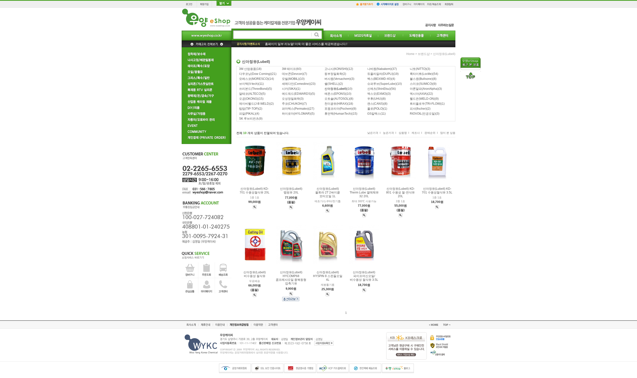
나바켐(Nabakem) (379, 69)
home (410, 54)
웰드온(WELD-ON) (422, 98)
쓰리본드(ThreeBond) (253, 89)
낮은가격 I (373, 132)
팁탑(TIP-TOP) (249, 108)
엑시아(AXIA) (418, 93)
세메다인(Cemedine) (296, 84)
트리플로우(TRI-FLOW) (425, 103)
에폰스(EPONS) (335, 93)
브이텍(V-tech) (249, 84)
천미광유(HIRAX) (336, 103)
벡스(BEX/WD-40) (379, 79)
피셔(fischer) (418, 108)
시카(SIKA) (289, 89)
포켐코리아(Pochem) (338, 108)
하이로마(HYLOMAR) (296, 113)
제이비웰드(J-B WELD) (254, 103)
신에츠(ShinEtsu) (378, 89)
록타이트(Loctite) (421, 74)
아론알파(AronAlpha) (424, 89)
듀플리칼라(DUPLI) (380, 74)
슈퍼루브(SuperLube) (381, 84)
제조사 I (417, 132)
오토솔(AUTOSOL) (337, 98)
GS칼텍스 (373, 113)
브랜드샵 (424, 54)
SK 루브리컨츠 (249, 118)
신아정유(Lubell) (444, 54)
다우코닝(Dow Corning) (255, 74)
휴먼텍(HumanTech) (338, 113)
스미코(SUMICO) (421, 84)
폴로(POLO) (375, 108)
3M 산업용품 (247, 69)
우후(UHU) (374, 98)
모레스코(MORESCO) (253, 79)
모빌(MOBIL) (290, 79)
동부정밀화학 (333, 74)
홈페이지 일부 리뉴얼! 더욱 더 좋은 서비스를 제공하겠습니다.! (306, 44)
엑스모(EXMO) (377, 93)
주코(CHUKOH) (292, 103)
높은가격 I (389, 132)
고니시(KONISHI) (336, 69)
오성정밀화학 (291, 98)
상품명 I (404, 132)
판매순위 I (431, 132)
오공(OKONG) (248, 98)
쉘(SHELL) (331, 84)
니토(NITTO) (418, 69)
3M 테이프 (289, 69)
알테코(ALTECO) (250, 93)
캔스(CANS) (375, 103)
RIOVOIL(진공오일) (423, 113)
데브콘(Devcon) (292, 74)
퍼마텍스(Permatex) (295, 108)
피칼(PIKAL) (247, 113)
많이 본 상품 (447, 132)
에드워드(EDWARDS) (296, 93)
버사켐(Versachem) (337, 79)
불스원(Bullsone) (421, 79)
